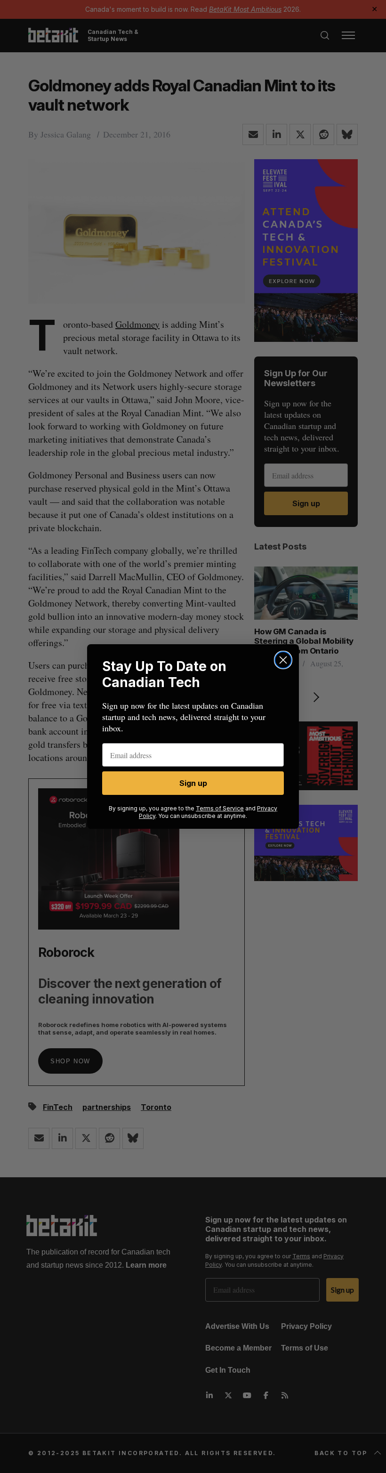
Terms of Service (220, 808)
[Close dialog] (283, 660)
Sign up (193, 783)
